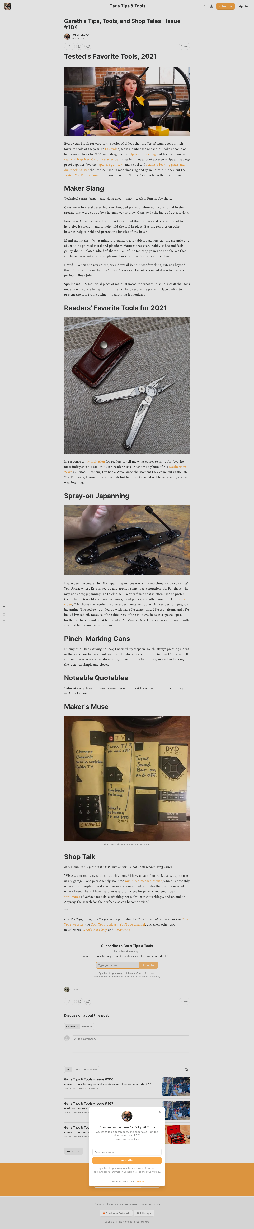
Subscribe (127, 1160)
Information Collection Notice (126, 1171)
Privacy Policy (153, 1171)
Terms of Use (143, 1168)
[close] (160, 1112)
